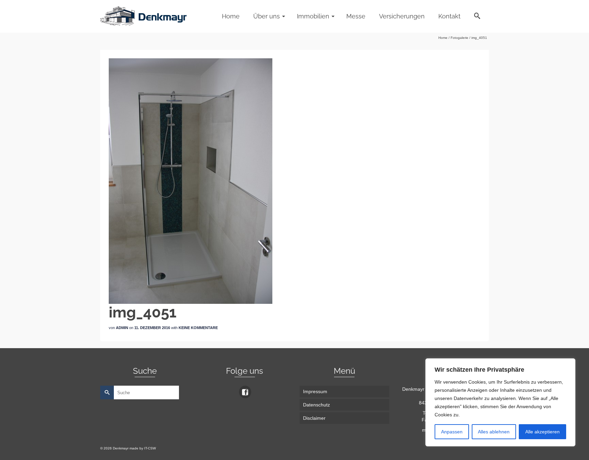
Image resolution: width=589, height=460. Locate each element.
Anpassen (452, 431)
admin (122, 328)
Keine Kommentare (198, 328)
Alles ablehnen (494, 431)
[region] (500, 402)
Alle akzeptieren (542, 431)
